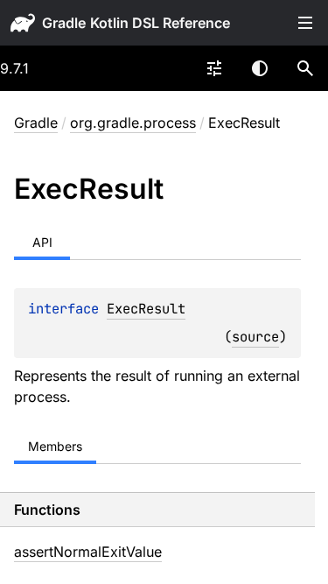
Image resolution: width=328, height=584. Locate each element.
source (255, 336)
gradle (64, 23)
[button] (305, 68)
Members (55, 446)
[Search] (305, 68)
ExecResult (146, 308)
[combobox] (214, 68)
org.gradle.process (133, 122)
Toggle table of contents (305, 23)
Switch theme (260, 68)
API (42, 242)
